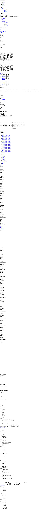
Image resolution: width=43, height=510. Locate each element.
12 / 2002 (6, 151)
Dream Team (3, 76)
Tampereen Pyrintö (4, 101)
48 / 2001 (6, 140)
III (15, 125)
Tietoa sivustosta (6, 9)
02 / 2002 (6, 143)
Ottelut (3, 3)
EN (2, 13)
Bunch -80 (3, 75)
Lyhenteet (5, 10)
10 (2, 379)
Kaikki (3, 154)
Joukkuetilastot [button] (4, 21)
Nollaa (1, 165)
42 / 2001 (6, 136)
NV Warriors (3, 84)
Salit (2, 6)
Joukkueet (3, 5)
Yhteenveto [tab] (3, 18)
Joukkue (1, 17)
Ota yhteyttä (5, 11)
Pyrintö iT (3, 99)
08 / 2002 (6, 148)
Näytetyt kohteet (3, 375)
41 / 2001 (6, 135)
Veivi (2, 85)
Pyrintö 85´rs (3, 79)
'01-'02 (13, 125)
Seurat (3, 4)
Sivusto (3, 8)
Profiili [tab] (3, 19)
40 (2, 381)
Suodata (2, 131)
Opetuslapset (3, 78)
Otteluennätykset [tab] (6, 22)
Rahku (3, 77)
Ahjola (3, 155)
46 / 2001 (6, 139)
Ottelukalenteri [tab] (4, 20)
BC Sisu (3, 156)
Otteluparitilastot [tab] (6, 25)
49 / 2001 (6, 141)
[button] (21, 227)
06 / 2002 (6, 146)
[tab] (21, 171)
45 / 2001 (6, 138)
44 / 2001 (6, 137)
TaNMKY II (3, 83)
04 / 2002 (6, 145)
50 (2, 382)
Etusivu (1, 15)
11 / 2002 (6, 150)
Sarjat (3, 15)
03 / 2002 (6, 144)
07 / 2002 (6, 147)
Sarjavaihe (4, 17)
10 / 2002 (6, 149)
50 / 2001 (6, 142)
